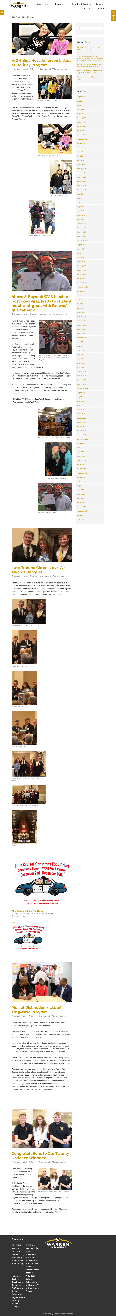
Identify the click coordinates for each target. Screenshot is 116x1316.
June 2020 (80, 401)
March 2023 (81, 261)
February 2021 (81, 367)
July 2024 (80, 198)
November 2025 (82, 130)
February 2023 (81, 266)
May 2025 (80, 156)
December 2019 (82, 426)
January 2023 (81, 270)
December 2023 (82, 228)
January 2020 (81, 422)
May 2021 (80, 354)
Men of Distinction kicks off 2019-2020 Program (37, 1009)
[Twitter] (113, 12)
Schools (99, 4)
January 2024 (81, 223)
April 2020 (80, 409)
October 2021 (81, 333)
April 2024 (80, 211)
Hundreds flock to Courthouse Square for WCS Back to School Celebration (90, 65)
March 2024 (81, 215)
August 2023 (81, 245)
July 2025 (80, 147)
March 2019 (81, 456)
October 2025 (81, 135)
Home (38, 4)
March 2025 (81, 164)
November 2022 (82, 278)
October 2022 (81, 283)
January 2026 (81, 122)
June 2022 (80, 299)
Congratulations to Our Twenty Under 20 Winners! (40, 1155)
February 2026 (81, 118)
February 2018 (81, 498)
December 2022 (82, 274)
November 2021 (82, 329)
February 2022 (81, 316)
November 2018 (82, 464)
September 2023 (82, 240)
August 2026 (81, 97)
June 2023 (80, 249)
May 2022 (80, 304)
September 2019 (82, 439)
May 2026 (80, 105)
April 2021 (80, 359)
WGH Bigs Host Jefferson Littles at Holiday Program (41, 62)
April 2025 (80, 160)
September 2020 (82, 388)
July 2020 (80, 397)
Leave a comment (60, 69)
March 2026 (81, 114)
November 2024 (82, 181)
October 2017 (81, 507)
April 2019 (80, 452)
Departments (61, 4)
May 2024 (80, 207)
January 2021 (81, 371)
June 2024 (80, 202)
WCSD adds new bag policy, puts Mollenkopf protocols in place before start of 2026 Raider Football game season (90, 58)
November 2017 (82, 502)
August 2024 (81, 194)
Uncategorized (45, 69)
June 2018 (80, 481)
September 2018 (82, 473)
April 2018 (80, 490)
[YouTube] (113, 15)
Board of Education (81, 4)
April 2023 (80, 257)
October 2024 (81, 185)
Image (16, 913)
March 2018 (81, 494)
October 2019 (81, 435)
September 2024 (82, 190)
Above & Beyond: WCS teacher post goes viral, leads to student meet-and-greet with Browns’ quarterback (42, 303)
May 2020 (80, 405)
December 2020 (82, 376)
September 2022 (82, 287)
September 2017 (82, 511)
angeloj (34, 576)
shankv (34, 69)
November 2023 (82, 232)
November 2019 (82, 431)
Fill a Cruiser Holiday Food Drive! (28, 911)
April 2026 (80, 109)
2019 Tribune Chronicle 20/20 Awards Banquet (39, 569)
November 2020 (82, 380)
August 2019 (81, 443)
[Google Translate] (113, 19)
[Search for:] (90, 28)
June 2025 (80, 152)
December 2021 (82, 325)
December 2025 (82, 126)
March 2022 (81, 312)
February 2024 (81, 219)
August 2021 (81, 342)
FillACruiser (16, 922)
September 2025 (82, 139)
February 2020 (81, 418)
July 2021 (80, 346)
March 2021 (81, 363)
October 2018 (81, 469)
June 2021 (80, 350)
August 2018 (81, 477)
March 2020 (81, 414)
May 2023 (80, 253)
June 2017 (80, 519)
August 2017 (81, 515)
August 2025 (81, 143)
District (47, 4)
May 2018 (80, 486)
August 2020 (81, 393)
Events (87, 8)
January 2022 (81, 321)
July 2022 (80, 295)
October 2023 (81, 236)
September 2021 (82, 338)
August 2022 (81, 291)
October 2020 (81, 384)
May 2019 (80, 447)
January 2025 (81, 173)
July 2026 (80, 101)
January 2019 (81, 460)
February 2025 (81, 169)
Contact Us (100, 8)
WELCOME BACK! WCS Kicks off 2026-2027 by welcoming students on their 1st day (89, 50)
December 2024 (82, 177)
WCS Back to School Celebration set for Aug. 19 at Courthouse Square (89, 72)
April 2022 (80, 308)
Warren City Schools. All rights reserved (59, 1313)
